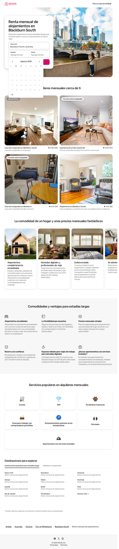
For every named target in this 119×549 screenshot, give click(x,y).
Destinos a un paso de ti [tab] (52, 466)
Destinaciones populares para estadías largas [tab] (22, 466)
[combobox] (29, 46)
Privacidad (54, 545)
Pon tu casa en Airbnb (102, 3)
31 (12, 95)
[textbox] (18, 54)
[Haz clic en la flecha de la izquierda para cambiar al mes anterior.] (12, 61)
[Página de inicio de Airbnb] (11, 3)
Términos (63, 545)
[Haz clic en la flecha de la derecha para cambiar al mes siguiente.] (39, 61)
